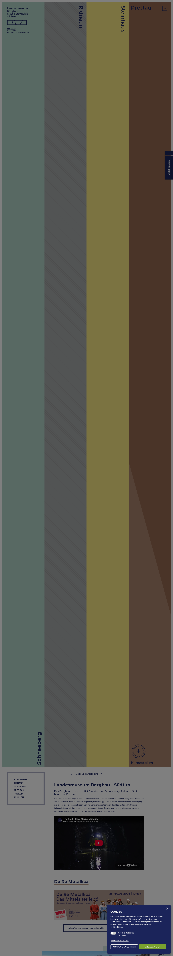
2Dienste (122, 936)
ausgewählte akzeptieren (124, 947)
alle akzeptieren (152, 947)
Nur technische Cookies (120, 941)
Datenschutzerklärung (142, 924)
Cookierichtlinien (117, 927)
